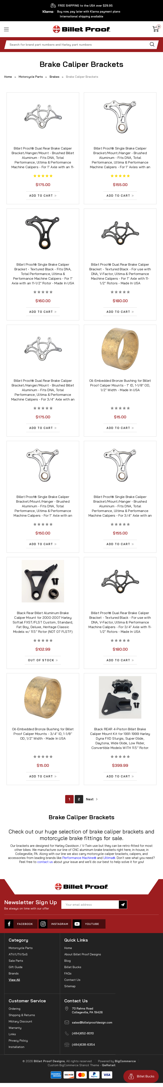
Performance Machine (79, 858)
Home (68, 948)
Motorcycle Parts (21, 948)
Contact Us (72, 980)
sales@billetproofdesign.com (92, 1022)
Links (12, 1034)
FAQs (68, 973)
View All (14, 980)
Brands (14, 973)
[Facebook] (21, 924)
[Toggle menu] (12, 29)
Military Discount (20, 1021)
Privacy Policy (18, 1040)
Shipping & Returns (22, 1015)
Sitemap (70, 986)
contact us (45, 862)
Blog (67, 961)
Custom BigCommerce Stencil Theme (73, 1065)
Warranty (15, 1028)
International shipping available (81, 16)
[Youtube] (89, 924)
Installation (16, 1047)
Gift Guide (15, 967)
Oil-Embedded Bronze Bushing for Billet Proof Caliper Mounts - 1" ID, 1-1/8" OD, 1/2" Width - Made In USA (120, 385)
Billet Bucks (72, 967)
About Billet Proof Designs (82, 954)
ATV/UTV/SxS (18, 954)
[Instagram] (55, 924)
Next (90, 799)
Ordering (14, 1009)
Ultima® (109, 858)
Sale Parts (16, 961)
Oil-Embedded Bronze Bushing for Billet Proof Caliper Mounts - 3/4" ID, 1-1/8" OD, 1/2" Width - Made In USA (43, 733)
